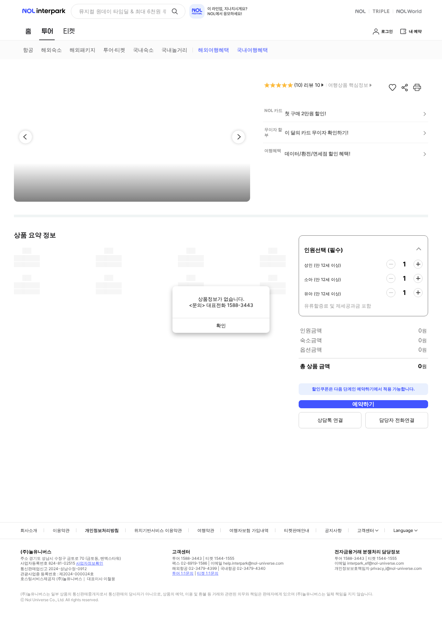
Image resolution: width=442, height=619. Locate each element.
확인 (221, 325)
